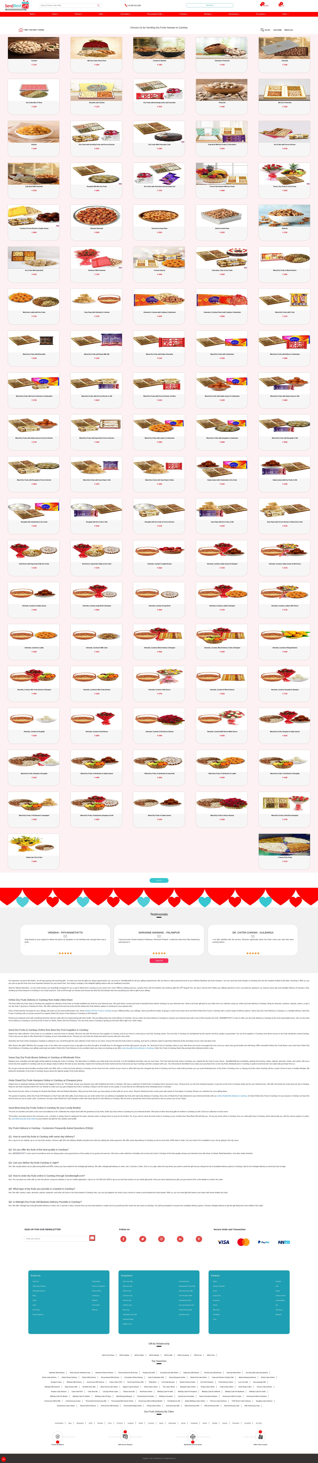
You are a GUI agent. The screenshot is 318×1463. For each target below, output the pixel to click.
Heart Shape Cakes (245, 1387)
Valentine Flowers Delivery (104, 1373)
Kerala (183, 1423)
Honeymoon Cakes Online (66, 1406)
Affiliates (95, 1300)
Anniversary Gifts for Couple (231, 1396)
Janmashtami (280, 1300)
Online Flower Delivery (69, 1377)
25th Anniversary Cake (231, 1406)
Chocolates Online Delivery (133, 1377)
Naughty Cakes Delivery (264, 1401)
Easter (278, 1291)
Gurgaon (131, 1423)
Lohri (214, 1319)
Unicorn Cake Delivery (264, 1387)
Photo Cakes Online (268, 1377)
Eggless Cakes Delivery (131, 1387)
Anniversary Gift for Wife (52, 1401)
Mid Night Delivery (39, 1291)
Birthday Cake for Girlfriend (211, 1391)
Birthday (207, 14)
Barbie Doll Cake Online (198, 1377)
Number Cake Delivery (58, 1391)
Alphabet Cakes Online (188, 1387)
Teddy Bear (152, 1382)
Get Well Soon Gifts (89, 1387)
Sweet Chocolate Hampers (208, 1396)
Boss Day (126, 1310)
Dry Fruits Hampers (207, 1382)
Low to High (277, 30)
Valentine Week (128, 1319)
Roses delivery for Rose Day (128, 1373)
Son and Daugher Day (186, 1305)
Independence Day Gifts (187, 1286)
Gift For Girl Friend (108, 1355)
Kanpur (224, 1423)
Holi (277, 1286)
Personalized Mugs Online (133, 1406)
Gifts (101, 14)
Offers (35, 1300)
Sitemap (95, 1310)
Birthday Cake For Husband (187, 1391)
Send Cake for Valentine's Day (80, 1373)
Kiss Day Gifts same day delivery (257, 1373)
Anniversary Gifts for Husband (256, 1396)
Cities (284, 14)
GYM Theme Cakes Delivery (241, 1401)
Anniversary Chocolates (186, 1396)
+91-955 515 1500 (134, 5)
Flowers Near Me (129, 1391)
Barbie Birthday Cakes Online (195, 1401)
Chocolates (125, 14)
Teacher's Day (127, 1296)
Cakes (54, 14)
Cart (282, 5)
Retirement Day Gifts (186, 1291)
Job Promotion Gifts (185, 1296)
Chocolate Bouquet (168, 1382)
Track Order (96, 1305)
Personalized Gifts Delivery (110, 1377)
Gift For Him (211, 1355)
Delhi (90, 1423)
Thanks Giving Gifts (185, 1310)
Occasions (260, 14)
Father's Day (127, 1291)
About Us (36, 1281)
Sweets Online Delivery (88, 1406)
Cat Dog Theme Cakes (110, 1391)
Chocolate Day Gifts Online (169, 1373)
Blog (34, 1296)
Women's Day (127, 1286)
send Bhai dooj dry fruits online (24, 1119)
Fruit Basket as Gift (173, 1401)
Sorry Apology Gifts (259, 1382)
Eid (277, 1305)
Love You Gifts (243, 1382)
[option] (65, 940)
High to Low (288, 30)
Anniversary (233, 14)
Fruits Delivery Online (226, 1382)
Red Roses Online (146, 1391)
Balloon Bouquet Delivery (247, 1377)
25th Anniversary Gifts (192, 1406)
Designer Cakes (56, 1382)
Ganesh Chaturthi (219, 1286)
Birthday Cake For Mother (81, 1396)
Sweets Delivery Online (187, 1382)
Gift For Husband (183, 1355)
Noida (141, 1423)
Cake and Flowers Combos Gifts (223, 1377)
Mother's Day (127, 1324)
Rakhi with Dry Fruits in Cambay (98, 1011)
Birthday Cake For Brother (59, 1396)
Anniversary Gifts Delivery (95, 1382)
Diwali (215, 1305)
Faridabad (194, 1423)
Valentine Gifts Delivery (57, 1373)
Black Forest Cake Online (109, 1387)
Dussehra (216, 1300)
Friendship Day (184, 1281)
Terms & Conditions (98, 1286)
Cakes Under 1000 (115, 1382)
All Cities (259, 1423)
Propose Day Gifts (149, 1373)
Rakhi (32, 14)
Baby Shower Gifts (71, 1387)
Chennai (120, 1423)
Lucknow (151, 1423)
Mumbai (100, 1423)
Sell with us (210, 5)
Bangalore (80, 1423)
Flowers (78, 14)
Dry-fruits (33, 30)
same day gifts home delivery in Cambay (137, 1048)
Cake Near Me (93, 1391)
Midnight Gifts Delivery (52, 1387)
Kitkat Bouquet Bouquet (124, 1396)
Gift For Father (139, 1355)
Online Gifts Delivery (89, 1377)
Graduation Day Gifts (130, 1314)
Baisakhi (278, 1314)
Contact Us (95, 1296)
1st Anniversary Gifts (172, 1406)
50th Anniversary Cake (252, 1406)
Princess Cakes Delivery (218, 1401)
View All (159, 880)
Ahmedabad (59, 1423)
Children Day (127, 1305)
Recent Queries (38, 1314)
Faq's (34, 1305)
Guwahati (247, 1423)
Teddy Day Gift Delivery (191, 1373)
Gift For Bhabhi (154, 1355)
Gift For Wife (168, 1355)
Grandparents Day (185, 1300)
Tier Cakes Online (169, 1387)
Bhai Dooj (216, 1310)
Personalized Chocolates (145, 1396)
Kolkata (214, 1423)
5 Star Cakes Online (226, 1387)
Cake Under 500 (77, 1391)
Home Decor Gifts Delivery (110, 1406)
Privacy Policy (96, 1291)
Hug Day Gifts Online (234, 1373)
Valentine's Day (184, 1314)
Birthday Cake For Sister (257, 1391)
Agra (70, 1423)
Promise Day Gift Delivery (212, 1373)
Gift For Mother (124, 1355)
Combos (183, 14)
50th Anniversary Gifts (211, 1406)
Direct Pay (36, 1310)
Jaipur (161, 1423)
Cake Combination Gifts (156, 1377)
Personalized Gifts (154, 14)
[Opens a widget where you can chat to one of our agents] (309, 1455)
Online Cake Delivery (49, 1377)
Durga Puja (217, 1296)
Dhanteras (279, 1310)
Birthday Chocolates (166, 1396)
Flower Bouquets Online (177, 1377)
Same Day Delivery (39, 1286)
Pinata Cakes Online (208, 1387)
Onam (215, 1291)
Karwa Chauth (280, 1296)
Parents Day (127, 1300)
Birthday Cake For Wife (165, 1391)
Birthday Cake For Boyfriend (234, 1391)
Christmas (216, 1314)
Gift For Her (198, 1355)
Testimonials (96, 1281)
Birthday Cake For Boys (103, 1396)
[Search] (98, 5)
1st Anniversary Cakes (73, 1401)
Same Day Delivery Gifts (135, 1382)
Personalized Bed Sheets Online (122, 1401)
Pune (110, 1423)
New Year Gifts (128, 1281)
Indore (205, 1423)
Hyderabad (172, 1423)
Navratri (278, 1281)
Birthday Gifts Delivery (74, 1382)
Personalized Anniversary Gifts (96, 1401)
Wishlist (265, 5)
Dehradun (235, 1423)
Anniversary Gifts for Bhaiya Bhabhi (150, 1401)
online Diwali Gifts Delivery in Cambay (232, 1096)
